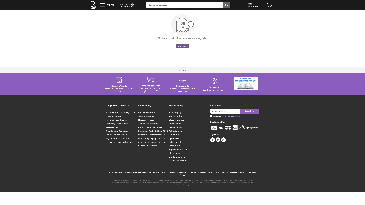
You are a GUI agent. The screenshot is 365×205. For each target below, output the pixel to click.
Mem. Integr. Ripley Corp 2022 (152, 138)
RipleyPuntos (175, 123)
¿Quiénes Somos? (146, 116)
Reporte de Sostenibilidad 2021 (152, 135)
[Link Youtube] (223, 139)
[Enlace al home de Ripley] (93, 5)
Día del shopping (177, 157)
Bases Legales (112, 127)
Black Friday (174, 153)
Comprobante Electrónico (150, 127)
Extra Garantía (175, 131)
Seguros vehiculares (178, 149)
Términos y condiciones (116, 120)
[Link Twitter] (218, 139)
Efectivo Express (176, 120)
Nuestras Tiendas (146, 120)
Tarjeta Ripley (175, 116)
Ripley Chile (174, 146)
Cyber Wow (174, 138)
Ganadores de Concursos (117, 131)
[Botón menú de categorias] (102, 5)
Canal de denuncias (147, 146)
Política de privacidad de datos (120, 142)
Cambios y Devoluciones (117, 123)
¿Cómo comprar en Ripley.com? (120, 112)
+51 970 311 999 (152, 91)
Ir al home (183, 46)
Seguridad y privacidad (116, 135)
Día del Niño (174, 135)
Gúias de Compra (113, 116)
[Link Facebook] (212, 139)
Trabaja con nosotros (148, 123)
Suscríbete (249, 111)
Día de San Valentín (178, 160)
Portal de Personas (147, 112)
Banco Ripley (175, 112)
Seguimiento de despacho (118, 138)
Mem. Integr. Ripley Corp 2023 (152, 142)
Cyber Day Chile (176, 142)
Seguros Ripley (175, 127)
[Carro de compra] (269, 5)
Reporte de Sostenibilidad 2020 (153, 131)
